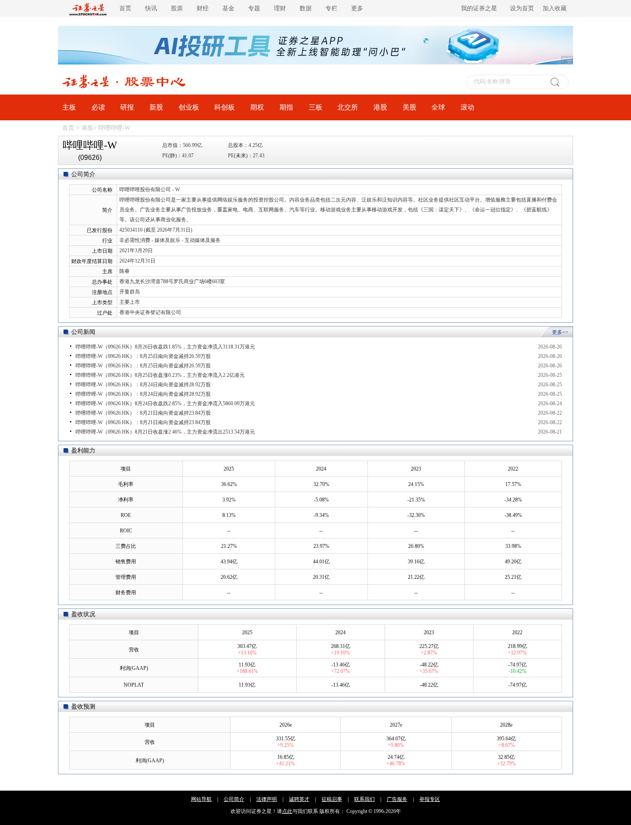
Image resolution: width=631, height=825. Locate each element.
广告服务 (397, 799)
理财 (280, 8)
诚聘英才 (299, 799)
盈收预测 (83, 706)
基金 (228, 8)
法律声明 (266, 799)
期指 (286, 107)
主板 (69, 107)
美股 (409, 107)
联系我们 (364, 799)
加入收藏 (555, 8)
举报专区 (429, 799)
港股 (380, 107)
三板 (315, 107)
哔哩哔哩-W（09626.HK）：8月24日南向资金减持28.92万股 (143, 385)
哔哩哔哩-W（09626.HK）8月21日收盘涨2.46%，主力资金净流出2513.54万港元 (165, 432)
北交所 (347, 107)
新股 (156, 107)
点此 (287, 811)
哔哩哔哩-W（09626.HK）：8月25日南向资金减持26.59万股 (143, 356)
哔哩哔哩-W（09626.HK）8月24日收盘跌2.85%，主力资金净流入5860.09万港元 (165, 403)
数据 (306, 8)
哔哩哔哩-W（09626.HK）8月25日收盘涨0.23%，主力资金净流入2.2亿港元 (160, 375)
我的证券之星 (479, 8)
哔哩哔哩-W (114, 128)
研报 (127, 107)
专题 (254, 8)
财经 (203, 8)
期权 (257, 107)
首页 (125, 8)
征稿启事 (332, 799)
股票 (177, 8)
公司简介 (234, 799)
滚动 (467, 107)
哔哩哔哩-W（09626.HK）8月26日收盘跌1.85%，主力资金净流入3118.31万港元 (165, 347)
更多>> (560, 332)
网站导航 (201, 799)
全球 (438, 107)
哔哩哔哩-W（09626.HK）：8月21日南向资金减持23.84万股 (143, 413)
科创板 (224, 107)
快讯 (151, 8)
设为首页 (522, 8)
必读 (98, 107)
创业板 (189, 107)
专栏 (331, 8)
